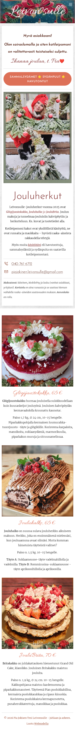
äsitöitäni (35, 245)
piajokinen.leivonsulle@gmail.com (37, 272)
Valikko (70, 4)
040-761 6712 (22, 264)
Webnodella (41, 723)
